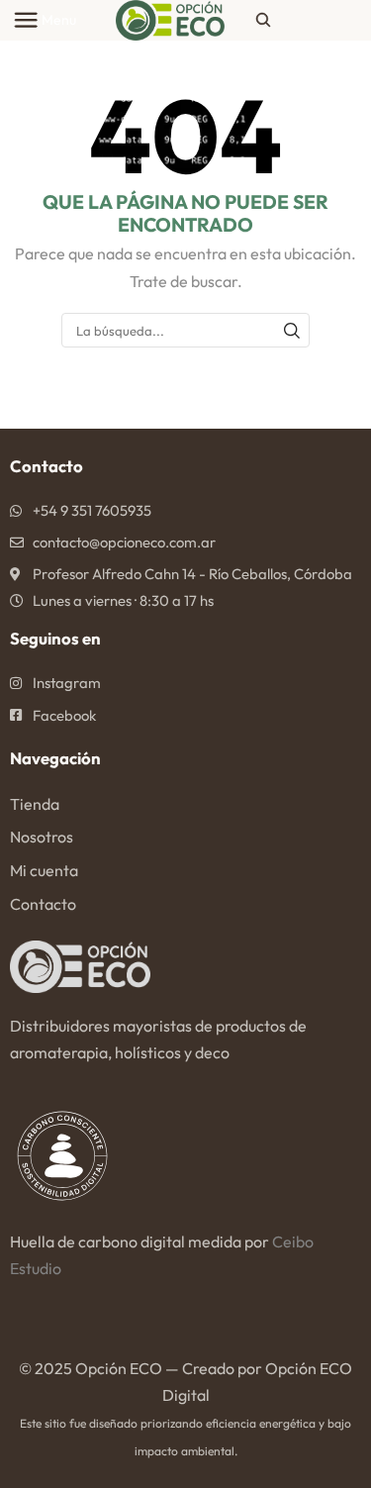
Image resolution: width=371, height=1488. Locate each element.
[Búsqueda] (292, 330)
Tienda (34, 804)
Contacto (43, 904)
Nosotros (41, 836)
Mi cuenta (44, 870)
